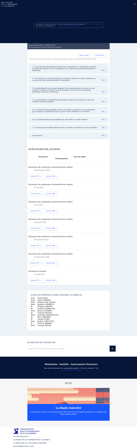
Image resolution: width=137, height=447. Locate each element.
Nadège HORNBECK (42, 304)
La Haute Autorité (68, 408)
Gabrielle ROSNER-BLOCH (45, 315)
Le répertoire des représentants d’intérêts (31, 440)
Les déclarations (20, 436)
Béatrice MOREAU (41, 311)
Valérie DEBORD (41, 300)
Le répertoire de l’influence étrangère (30, 443)
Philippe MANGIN (41, 307)
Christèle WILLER (41, 326)
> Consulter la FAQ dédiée (71, 370)
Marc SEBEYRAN (41, 317)
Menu (134, 4)
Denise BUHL (39, 298)
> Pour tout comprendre (93, 24)
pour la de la (9, 4)
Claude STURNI (40, 319)
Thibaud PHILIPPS (41, 313)
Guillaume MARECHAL (43, 309)
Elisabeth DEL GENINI (43, 302)
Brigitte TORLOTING (42, 321)
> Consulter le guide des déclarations (68, 26)
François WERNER (41, 323)
